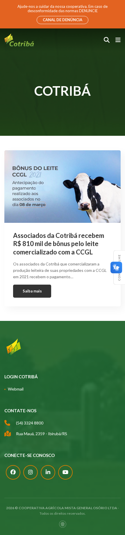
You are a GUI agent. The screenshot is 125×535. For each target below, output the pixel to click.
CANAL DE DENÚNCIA (62, 19)
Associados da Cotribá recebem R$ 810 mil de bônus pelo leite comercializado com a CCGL (58, 244)
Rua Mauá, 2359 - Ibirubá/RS (41, 433)
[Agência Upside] (62, 524)
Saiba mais (32, 291)
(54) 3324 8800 (29, 422)
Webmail (16, 388)
